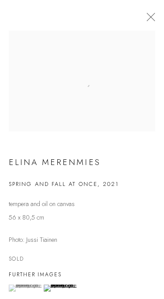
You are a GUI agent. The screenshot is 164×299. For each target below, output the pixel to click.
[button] (25, 288)
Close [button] (148, 19)
